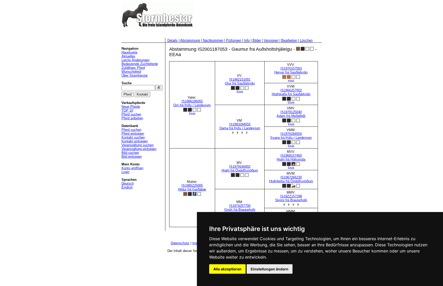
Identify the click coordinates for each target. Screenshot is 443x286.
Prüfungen (233, 40)
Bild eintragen (132, 156)
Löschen (306, 40)
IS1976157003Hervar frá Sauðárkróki (291, 74)
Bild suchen (130, 153)
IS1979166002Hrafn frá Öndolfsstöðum (240, 168)
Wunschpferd (131, 71)
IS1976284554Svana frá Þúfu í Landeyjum (291, 139)
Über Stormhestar (135, 75)
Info (247, 40)
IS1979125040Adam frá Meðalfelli (291, 117)
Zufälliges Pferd (133, 68)
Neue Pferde (131, 107)
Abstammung (190, 40)
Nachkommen (213, 40)
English (127, 187)
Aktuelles (128, 56)
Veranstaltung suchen (138, 145)
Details (172, 40)
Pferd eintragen (133, 133)
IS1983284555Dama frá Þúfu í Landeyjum (239, 126)
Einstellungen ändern (269, 269)
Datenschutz (180, 243)
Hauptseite (129, 52)
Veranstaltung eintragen (139, 149)
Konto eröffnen (132, 168)
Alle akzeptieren (227, 269)
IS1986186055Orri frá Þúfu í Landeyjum (192, 106)
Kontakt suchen (133, 137)
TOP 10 (127, 110)
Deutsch (128, 183)
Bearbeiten (289, 40)
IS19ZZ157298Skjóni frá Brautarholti (291, 198)
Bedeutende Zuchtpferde (140, 64)
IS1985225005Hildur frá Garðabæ (192, 187)
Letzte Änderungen (135, 60)
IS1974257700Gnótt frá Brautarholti (239, 207)
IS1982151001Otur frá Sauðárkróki (240, 85)
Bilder (257, 40)
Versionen (271, 40)
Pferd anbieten (132, 118)
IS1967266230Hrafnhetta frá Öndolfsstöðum (291, 179)
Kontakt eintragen (135, 141)
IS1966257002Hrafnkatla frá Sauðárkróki (291, 95)
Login (125, 172)
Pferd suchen (131, 114)
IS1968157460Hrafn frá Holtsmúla (291, 161)
